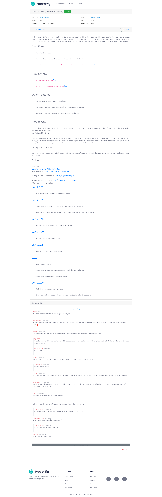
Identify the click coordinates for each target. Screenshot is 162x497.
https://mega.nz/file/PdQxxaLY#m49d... (46, 169)
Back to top (124, 449)
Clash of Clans (96, 17)
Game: (83, 17)
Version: (34, 20)
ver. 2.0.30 (38, 219)
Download (68, 488)
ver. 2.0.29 (38, 232)
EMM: (82, 20)
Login (73, 309)
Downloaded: (85, 23)
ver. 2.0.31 (37, 200)
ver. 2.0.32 (38, 187)
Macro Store (60, 4)
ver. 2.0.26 (38, 282)
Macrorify (43, 4)
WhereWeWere (45, 17)
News (71, 4)
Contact (93, 476)
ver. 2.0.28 (38, 244)
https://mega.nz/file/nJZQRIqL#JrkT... (65, 180)
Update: (34, 23)
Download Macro (40, 29)
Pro (95, 65)
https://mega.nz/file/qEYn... (65, 176)
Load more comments (81, 445)
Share (127, 30)
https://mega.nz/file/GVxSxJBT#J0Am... (57, 171)
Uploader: (35, 17)
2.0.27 (35, 257)
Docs (80, 4)
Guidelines (93, 488)
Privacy (93, 480)
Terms (92, 484)
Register (80, 309)
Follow (68, 11)
